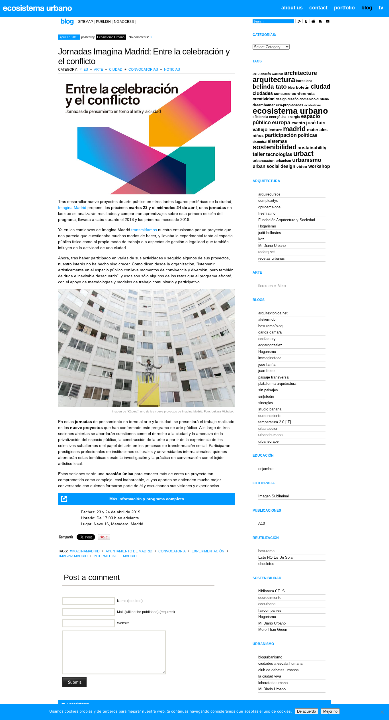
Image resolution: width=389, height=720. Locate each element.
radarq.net (266, 252)
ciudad (115, 70)
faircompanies (269, 610)
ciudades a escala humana (280, 663)
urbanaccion (264, 160)
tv (381, 8)
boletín (303, 87)
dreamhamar (264, 105)
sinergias (265, 403)
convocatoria (172, 551)
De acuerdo (306, 711)
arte (98, 70)
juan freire (266, 371)
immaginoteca (269, 358)
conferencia (303, 93)
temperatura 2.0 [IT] (274, 422)
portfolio (344, 8)
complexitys (268, 200)
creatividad (264, 99)
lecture (275, 129)
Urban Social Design (274, 166)
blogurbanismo (270, 657)
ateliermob (266, 319)
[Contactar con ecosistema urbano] (327, 22)
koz (261, 239)
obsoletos (266, 564)
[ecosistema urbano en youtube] (313, 22)
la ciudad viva (269, 676)
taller (259, 154)
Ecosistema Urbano (110, 37)
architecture (300, 73)
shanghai (260, 141)
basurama (266, 551)
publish (103, 22)
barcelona (304, 81)
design (281, 99)
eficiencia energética (269, 117)
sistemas (277, 141)
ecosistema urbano (290, 110)
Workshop (319, 166)
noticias (172, 70)
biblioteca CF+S (271, 591)
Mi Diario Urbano (272, 245)
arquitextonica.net (273, 313)
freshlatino (266, 213)
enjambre (265, 469)
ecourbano (266, 604)
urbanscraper (269, 441)
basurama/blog (270, 326)
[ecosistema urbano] (37, 8)
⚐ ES (83, 70)
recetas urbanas (271, 258)
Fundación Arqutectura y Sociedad (286, 220)
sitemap (85, 22)
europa (281, 122)
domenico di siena (314, 99)
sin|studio (266, 396)
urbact (303, 153)
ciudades (263, 93)
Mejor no (330, 711)
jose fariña (266, 364)
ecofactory (267, 339)
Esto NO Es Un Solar (276, 557)
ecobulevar (312, 105)
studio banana (269, 409)
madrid (130, 556)
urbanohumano (270, 435)
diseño (293, 99)
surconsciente (269, 416)
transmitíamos (144, 229)
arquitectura (274, 80)
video (301, 166)
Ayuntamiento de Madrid (129, 551)
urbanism (283, 160)
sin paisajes (268, 390)
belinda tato (270, 86)
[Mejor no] (382, 712)
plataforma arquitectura (277, 383)
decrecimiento (269, 597)
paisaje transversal (273, 377)
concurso (282, 93)
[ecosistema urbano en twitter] (306, 22)
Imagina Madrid (72, 207)
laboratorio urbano (273, 683)
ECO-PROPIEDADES (289, 105)
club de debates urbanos (278, 670)
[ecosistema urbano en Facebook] (320, 22)
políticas (307, 135)
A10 (261, 523)
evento (298, 122)
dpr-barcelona (269, 207)
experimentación (208, 551)
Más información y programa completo (146, 499)
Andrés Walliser (272, 74)
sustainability (312, 147)
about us (292, 8)
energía (294, 117)
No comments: (140, 37)
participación (281, 135)
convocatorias (143, 70)
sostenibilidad (274, 147)
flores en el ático (272, 286)
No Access (124, 22)
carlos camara (270, 332)
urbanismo (306, 160)
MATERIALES (317, 129)
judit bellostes (269, 233)
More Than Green (272, 629)
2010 (256, 74)
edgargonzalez (270, 345)
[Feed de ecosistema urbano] (299, 22)
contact (318, 8)
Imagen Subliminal (273, 496)
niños (258, 135)
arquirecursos (269, 194)
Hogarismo (267, 226)
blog (366, 8)
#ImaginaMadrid (85, 551)
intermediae (105, 556)
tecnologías (279, 154)
